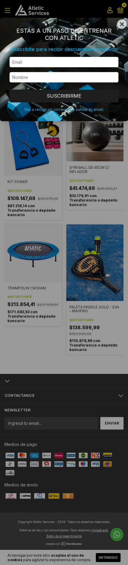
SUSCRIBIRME (64, 96)
